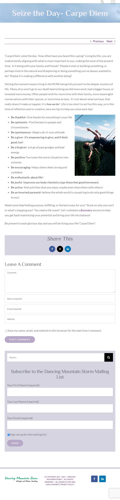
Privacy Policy (67, 484)
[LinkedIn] (102, 479)
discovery (86, 210)
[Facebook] (94, 479)
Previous (98, 41)
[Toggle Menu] (113, 1)
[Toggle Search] (102, 1)
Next (109, 41)
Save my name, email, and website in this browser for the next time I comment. (55, 330)
